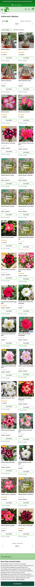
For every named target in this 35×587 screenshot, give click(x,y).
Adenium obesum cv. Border (7, 175)
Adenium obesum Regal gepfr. (8, 430)
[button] (25, 9)
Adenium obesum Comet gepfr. (8, 143)
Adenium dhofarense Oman (24, 80)
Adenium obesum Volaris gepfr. (25, 525)
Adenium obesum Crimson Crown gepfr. (26, 143)
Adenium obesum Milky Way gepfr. (24, 270)
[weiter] (32, 24)
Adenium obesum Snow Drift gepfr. (24, 463)
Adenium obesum (5, 112)
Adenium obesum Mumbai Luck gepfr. (8, 334)
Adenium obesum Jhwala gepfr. (8, 269)
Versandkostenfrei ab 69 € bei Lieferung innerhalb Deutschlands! (17, 1)
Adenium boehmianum (6, 80)
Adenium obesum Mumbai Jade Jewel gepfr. (25, 302)
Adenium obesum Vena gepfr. (8, 525)
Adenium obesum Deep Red (7, 237)
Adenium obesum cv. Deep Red (25, 175)
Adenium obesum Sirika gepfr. (8, 462)
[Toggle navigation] (2, 9)
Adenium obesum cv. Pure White (25, 206)
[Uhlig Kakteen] (7, 9)
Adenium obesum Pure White (8, 398)
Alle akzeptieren (17, 583)
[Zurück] (2, 24)
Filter (5, 21)
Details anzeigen (20, 579)
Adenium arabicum (5, 49)
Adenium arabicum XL (23, 49)
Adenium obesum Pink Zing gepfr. (26, 366)
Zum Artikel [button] (9, 58)
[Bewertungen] (4, 52)
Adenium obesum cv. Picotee (7, 206)
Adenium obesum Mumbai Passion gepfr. (24, 334)
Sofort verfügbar (6, 29)
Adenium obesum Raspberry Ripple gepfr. (24, 398)
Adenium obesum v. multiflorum (8, 494)
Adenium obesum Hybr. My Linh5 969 (25, 238)
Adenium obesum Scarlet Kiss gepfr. (25, 430)
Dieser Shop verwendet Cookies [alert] (10, 561)
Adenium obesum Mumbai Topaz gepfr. (8, 366)
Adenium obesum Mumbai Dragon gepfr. (9, 302)
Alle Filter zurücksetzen (19, 29)
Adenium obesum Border (24, 112)
